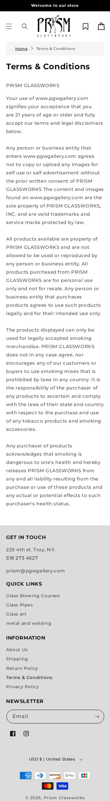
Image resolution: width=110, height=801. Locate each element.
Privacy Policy (22, 686)
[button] (8, 26)
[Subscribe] (97, 716)
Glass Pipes (19, 605)
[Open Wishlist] (85, 26)
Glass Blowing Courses (33, 595)
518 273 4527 (22, 558)
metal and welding (28, 623)
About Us (17, 649)
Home (21, 48)
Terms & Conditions (55, 48)
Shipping (17, 659)
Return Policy (22, 668)
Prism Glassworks (64, 797)
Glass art (16, 614)
